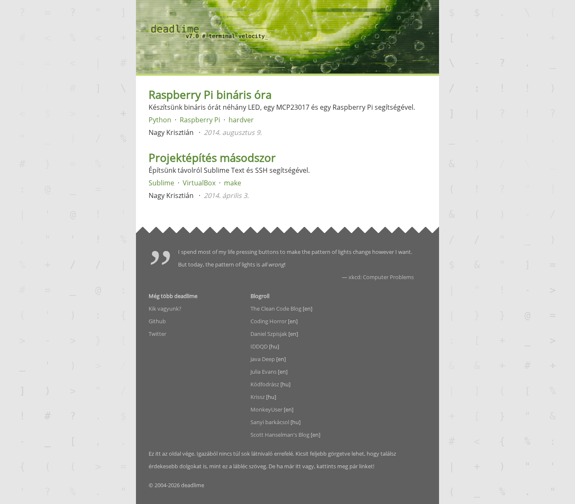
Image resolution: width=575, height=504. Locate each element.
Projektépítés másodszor (212, 157)
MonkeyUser (266, 409)
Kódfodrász (264, 384)
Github (157, 321)
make (232, 182)
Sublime (161, 182)
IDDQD (259, 346)
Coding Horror (268, 321)
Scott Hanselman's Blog (279, 434)
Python (160, 119)
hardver (241, 119)
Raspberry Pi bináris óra (210, 94)
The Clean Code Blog (275, 308)
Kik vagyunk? (165, 308)
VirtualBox (199, 182)
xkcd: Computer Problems (381, 277)
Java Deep (262, 359)
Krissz (257, 397)
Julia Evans (263, 371)
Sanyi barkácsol (269, 422)
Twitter (157, 334)
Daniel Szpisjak (268, 334)
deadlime (209, 31)
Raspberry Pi (200, 119)
